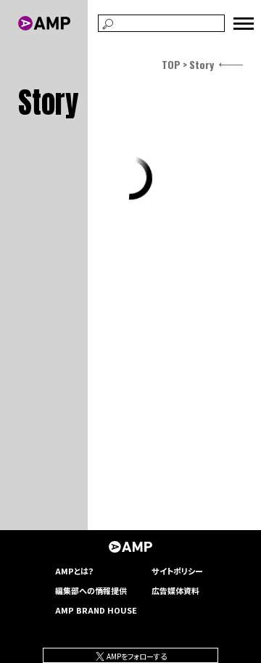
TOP (171, 64)
